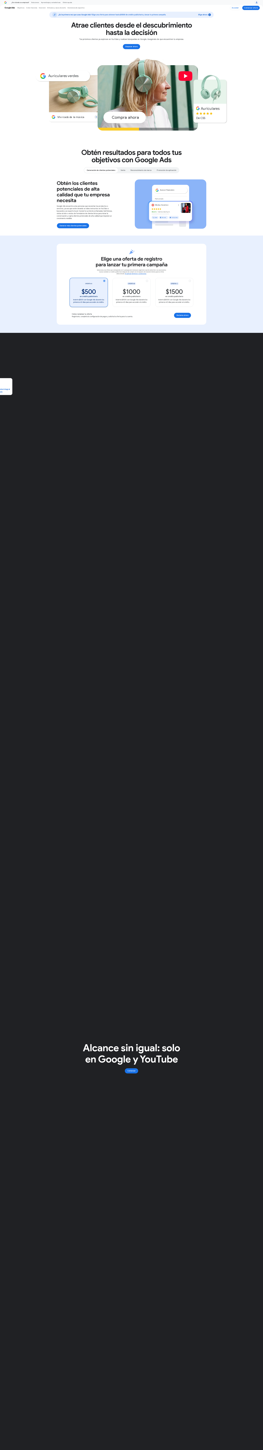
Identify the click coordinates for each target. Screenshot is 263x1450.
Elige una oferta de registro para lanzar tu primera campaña (131, 262)
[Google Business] (5, 2)
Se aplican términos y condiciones (135, 273)
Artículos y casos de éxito (56, 8)
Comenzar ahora (251, 8)
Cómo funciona (31, 8)
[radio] (89, 292)
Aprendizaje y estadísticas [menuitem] (51, 2)
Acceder (235, 8)
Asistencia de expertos (76, 8)
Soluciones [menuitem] (35, 2)
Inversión (42, 8)
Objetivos (20, 8)
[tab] (101, 170)
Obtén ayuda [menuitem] (67, 2)
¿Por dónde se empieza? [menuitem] (20, 2)
